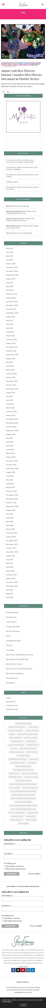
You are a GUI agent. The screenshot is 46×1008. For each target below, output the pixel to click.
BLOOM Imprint (12, 612)
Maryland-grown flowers (23, 770)
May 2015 (9, 594)
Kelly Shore (33, 759)
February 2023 (11, 339)
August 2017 (10, 556)
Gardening (10, 650)
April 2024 (10, 290)
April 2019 (10, 484)
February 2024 (11, 294)
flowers (14, 748)
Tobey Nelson (31, 820)
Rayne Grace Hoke (31, 777)
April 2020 (10, 449)
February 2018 (11, 533)
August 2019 (10, 472)
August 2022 (10, 358)
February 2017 (11, 575)
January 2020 (11, 457)
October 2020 (11, 427)
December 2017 (12, 541)
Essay (8, 636)
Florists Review (32, 745)
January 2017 (10, 578)
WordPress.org (12, 709)
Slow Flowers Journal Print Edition (15, 65)
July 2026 (9, 248)
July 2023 (9, 321)
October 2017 (11, 548)
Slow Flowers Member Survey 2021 (23, 809)
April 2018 (10, 525)
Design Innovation (20, 62)
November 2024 (12, 271)
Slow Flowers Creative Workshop (23, 791)
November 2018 (12, 499)
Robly (38, 874)
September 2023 (12, 313)
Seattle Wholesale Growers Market (23, 784)
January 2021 (10, 415)
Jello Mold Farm (23, 755)
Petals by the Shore (29, 773)
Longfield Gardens (18, 763)
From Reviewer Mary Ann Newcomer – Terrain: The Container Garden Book (20, 161)
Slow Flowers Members (15, 673)
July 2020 (9, 438)
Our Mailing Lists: (10, 863)
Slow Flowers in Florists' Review (23, 798)
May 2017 (9, 563)
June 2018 (9, 518)
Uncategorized (11, 678)
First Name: (8, 853)
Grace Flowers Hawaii (28, 748)
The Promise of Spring (20, 206)
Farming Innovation (8, 64)
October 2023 (11, 309)
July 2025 (9, 260)
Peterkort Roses (15, 777)
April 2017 (10, 567)
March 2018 (10, 529)
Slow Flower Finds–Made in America (19, 655)
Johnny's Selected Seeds (17, 759)
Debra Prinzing (15, 738)
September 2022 (12, 355)
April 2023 (10, 332)
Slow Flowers (14, 788)
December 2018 (12, 495)
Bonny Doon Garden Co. (17, 727)
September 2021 (12, 389)
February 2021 (11, 412)
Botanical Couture (15, 730)
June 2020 (10, 442)
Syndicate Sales (17, 816)
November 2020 (12, 423)
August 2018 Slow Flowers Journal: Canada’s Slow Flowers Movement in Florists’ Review (21, 75)
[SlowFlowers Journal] (23, 4)
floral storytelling (16, 745)
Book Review (33, 727)
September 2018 (12, 506)
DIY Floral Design (34, 62)
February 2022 (11, 374)
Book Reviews (11, 617)
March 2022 (10, 370)
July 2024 (9, 283)
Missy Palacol (14, 773)
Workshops (33, 65)
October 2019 (11, 465)
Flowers (19, 64)
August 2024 (10, 279)
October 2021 (11, 385)
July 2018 (9, 514)
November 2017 (12, 544)
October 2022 (11, 351)
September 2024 (12, 275)
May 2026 (9, 256)
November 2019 (12, 461)
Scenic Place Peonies (23, 780)
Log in (8, 698)
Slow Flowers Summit (16, 813)
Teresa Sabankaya (16, 820)
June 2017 (9, 560)
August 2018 (10, 510)
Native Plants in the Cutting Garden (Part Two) (21, 212)
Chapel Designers (31, 730)
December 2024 (12, 267)
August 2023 (10, 317)
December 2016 (12, 582)
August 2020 (10, 434)
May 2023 (9, 328)
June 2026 (9, 252)
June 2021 (9, 400)
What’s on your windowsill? (22, 233)
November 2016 (12, 586)
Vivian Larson (23, 823)
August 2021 (10, 393)
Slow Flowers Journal (23, 802)
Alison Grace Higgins (23, 723)
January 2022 (11, 377)
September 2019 (12, 468)
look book (32, 763)
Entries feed (10, 702)
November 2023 (12, 305)
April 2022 (10, 366)
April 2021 (10, 404)
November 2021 (12, 381)
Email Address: (10, 843)
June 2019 (9, 476)
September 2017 (12, 552)
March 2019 (10, 487)
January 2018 (11, 537)
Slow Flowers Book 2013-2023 (17, 659)
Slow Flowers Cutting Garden (23, 795)
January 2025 (11, 264)
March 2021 (10, 408)
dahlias (12, 734)
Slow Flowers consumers (15, 866)
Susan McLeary (32, 813)
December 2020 (12, 419)
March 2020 (10, 453)
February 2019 (11, 491)
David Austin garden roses (27, 734)
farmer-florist (17, 741)
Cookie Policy (7, 1002)
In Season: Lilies (12, 182)
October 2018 (11, 503)
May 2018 (9, 522)
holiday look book (16, 752)
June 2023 (9, 324)
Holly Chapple (31, 752)
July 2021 (9, 396)
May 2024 (9, 286)
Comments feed (12, 705)
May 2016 (9, 590)
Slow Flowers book (30, 788)
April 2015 (10, 597)
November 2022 (12, 347)
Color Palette (6, 62)
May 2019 (9, 480)
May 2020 (9, 446)
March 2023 (10, 336)
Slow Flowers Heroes (32, 64)
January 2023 (11, 343)
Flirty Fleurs (31, 741)
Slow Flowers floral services (16, 869)
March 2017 (10, 571)
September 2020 (12, 431)
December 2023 (12, 302)
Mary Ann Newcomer (23, 766)
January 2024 (11, 298)
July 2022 (9, 362)
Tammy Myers (30, 816)
